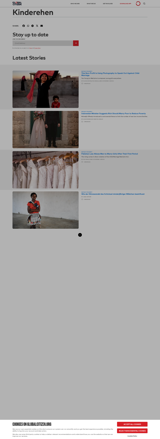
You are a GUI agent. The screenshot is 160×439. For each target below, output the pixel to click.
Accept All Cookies (132, 424)
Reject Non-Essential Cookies (132, 431)
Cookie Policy (132, 436)
